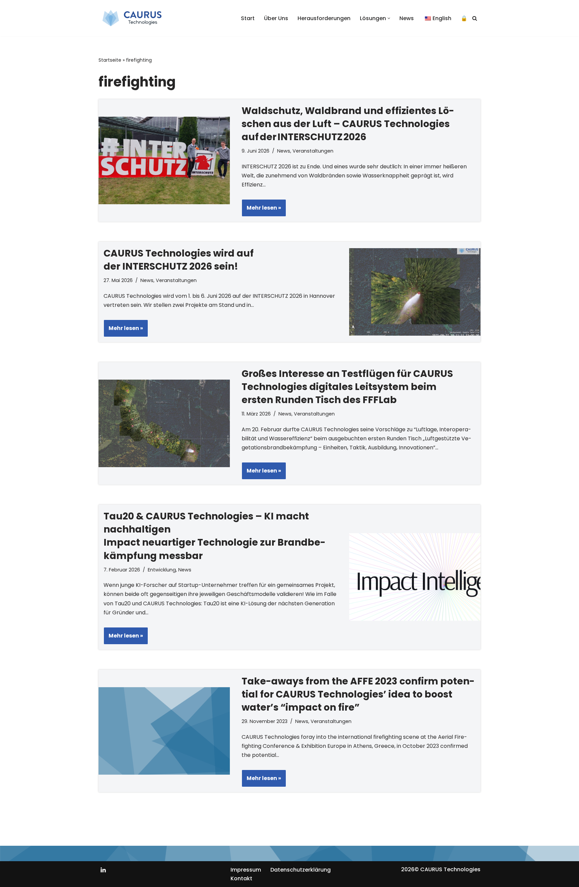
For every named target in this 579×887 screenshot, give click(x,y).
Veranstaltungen (313, 151)
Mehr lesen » (261, 210)
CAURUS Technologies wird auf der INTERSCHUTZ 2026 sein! (179, 260)
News (406, 18)
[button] (389, 18)
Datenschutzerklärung (300, 870)
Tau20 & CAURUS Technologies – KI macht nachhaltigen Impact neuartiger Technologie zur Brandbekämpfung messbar (214, 536)
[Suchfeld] (474, 18)
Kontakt (241, 878)
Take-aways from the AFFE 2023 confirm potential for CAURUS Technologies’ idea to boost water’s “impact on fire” (358, 694)
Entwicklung (162, 569)
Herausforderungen (324, 18)
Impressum (246, 870)
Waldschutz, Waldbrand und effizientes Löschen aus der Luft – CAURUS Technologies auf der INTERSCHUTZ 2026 (348, 124)
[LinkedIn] (103, 870)
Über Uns (276, 18)
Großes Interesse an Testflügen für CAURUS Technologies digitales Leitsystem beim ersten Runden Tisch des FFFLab (347, 386)
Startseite (110, 60)
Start (248, 18)
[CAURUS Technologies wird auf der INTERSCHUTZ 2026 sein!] (414, 292)
